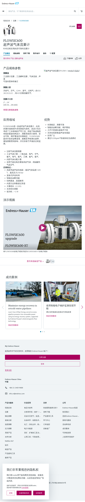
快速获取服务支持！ (50, 408)
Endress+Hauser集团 (70, 408)
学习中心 (46, 420)
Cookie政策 (24, 487)
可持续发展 (67, 433)
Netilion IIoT (9, 441)
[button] (42, 357)
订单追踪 (46, 424)
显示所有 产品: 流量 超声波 (13, 58)
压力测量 (9, 428)
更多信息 (8, 370)
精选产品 (8, 449)
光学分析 (8, 437)
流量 (14, 21)
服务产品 (8, 458)
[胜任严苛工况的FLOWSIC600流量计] (79, 26)
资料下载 (46, 412)
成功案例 (66, 428)
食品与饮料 (28, 408)
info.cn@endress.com (16, 394)
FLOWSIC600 (24, 21)
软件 (6, 445)
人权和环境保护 (68, 437)
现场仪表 (6, 21)
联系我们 (66, 412)
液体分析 (8, 420)
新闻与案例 (67, 420)
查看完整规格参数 (10, 110)
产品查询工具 (10, 453)
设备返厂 (46, 428)
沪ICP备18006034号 (58, 483)
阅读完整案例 (13, 325)
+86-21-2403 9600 (16, 388)
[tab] (7, 53)
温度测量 (8, 424)
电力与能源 (28, 428)
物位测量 (8, 416)
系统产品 (8, 433)
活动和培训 (67, 424)
